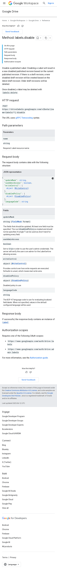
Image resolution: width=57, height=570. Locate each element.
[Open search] (44, 3)
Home (4, 21)
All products (7, 546)
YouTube (6, 466)
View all (5, 508)
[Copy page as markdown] (46, 38)
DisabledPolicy (22, 196)
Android (5, 478)
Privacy (13, 557)
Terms (5, 557)
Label (5, 322)
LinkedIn (5, 458)
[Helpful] (18, 26)
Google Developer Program (13, 416)
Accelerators (7, 429)
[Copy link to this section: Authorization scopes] (30, 330)
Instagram (6, 454)
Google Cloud (7, 499)
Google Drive (10, 11)
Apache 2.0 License (24, 393)
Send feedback (12, 31)
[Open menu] (4, 3)
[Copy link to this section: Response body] (23, 313)
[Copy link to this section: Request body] (21, 157)
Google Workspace (17, 21)
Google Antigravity (9, 495)
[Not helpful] (22, 26)
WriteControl (21, 188)
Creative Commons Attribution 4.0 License (21, 390)
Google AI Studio (9, 491)
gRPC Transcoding (24, 118)
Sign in (51, 3)
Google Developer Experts (13, 425)
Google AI (6, 542)
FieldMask (17, 221)
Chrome (5, 482)
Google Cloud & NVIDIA (11, 433)
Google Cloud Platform (11, 538)
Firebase (5, 487)
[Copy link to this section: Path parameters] (25, 125)
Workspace (31, 3)
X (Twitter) (6, 462)
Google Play (7, 504)
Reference (46, 21)
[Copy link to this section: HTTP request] (21, 100)
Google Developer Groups (12, 421)
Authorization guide (39, 357)
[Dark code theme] (53, 178)
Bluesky (5, 449)
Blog (4, 445)
